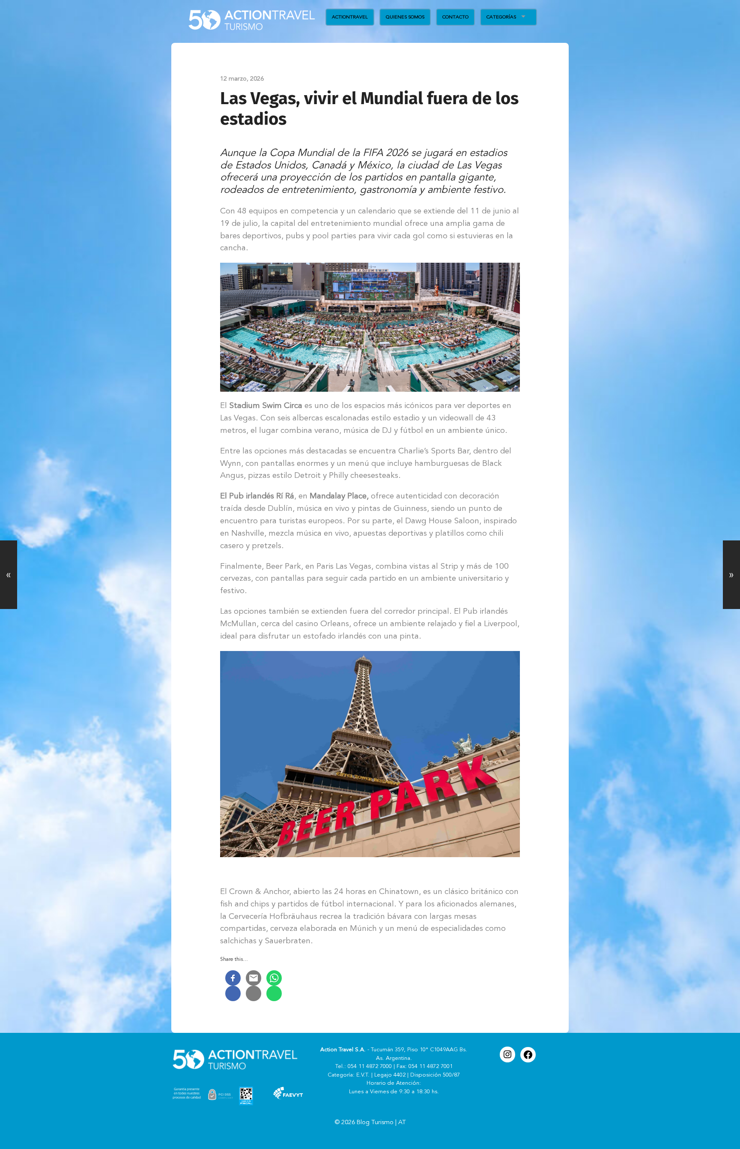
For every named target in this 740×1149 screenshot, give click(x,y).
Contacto (455, 17)
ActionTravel (350, 17)
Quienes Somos (405, 17)
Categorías (501, 17)
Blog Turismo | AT (381, 1122)
